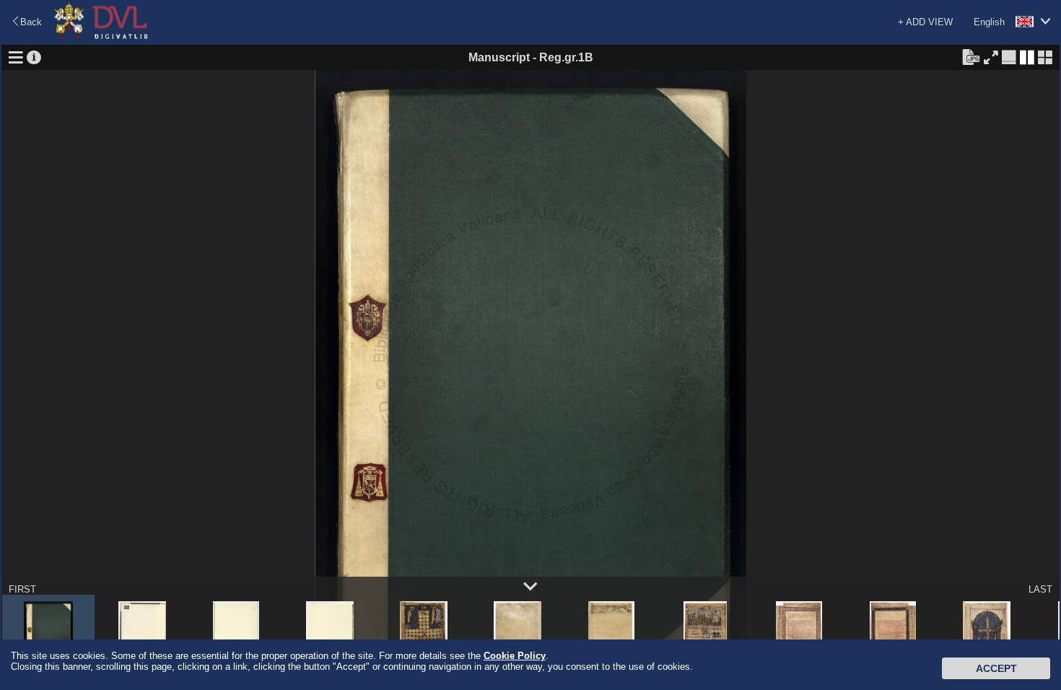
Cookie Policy (515, 655)
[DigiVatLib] (101, 36)
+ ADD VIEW (925, 22)
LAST (1040, 589)
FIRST (22, 589)
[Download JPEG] (970, 56)
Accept (996, 668)
